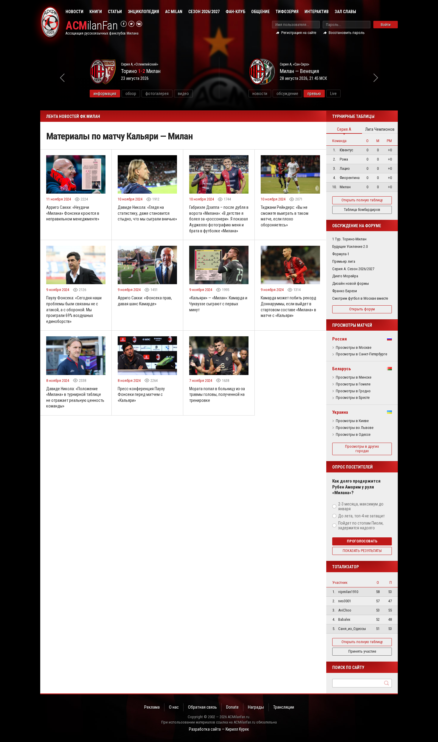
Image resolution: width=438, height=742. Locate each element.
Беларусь (341, 368)
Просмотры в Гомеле (353, 384)
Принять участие (362, 651)
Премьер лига (343, 261)
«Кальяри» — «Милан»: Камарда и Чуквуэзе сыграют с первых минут (218, 303)
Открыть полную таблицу (362, 200)
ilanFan (92, 25)
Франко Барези (344, 291)
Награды (256, 707)
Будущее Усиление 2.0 (350, 246)
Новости (74, 11)
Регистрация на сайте (298, 32)
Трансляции (283, 707)
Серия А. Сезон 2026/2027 (353, 269)
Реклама (152, 707)
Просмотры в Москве (353, 348)
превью (314, 93)
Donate (232, 707)
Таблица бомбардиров (362, 209)
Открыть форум (362, 309)
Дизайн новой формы (350, 283)
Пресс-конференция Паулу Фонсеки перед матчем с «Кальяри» (141, 394)
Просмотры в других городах (362, 448)
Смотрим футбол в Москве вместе (360, 298)
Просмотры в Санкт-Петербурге (361, 354)
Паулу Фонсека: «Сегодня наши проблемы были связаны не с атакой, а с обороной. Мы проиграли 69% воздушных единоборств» (74, 309)
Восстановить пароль (347, 32)
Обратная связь (202, 707)
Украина (340, 412)
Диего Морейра (345, 276)
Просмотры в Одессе (353, 435)
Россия (339, 339)
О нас (174, 707)
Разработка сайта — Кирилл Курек (219, 729)
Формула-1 (340, 254)
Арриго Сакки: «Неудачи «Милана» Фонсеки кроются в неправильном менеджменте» (72, 213)
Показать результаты (362, 550)
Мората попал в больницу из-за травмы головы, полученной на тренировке (217, 394)
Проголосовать (362, 541)
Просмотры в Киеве (352, 421)
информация (105, 93)
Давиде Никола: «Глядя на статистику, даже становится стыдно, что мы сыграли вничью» (147, 213)
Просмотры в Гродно (353, 391)
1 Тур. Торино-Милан (349, 239)
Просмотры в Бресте (352, 398)
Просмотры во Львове (354, 428)
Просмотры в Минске (353, 377)
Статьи (115, 11)
